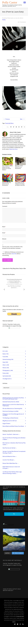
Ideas (6, 365)
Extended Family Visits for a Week (11, 402)
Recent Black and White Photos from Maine (13, 426)
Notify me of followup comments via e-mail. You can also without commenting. (13, 253)
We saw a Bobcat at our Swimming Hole (12, 408)
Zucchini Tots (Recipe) (9, 460)
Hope (5, 362)
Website (4, 239)
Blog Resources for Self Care (10, 420)
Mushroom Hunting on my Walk (10, 411)
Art (5, 351)
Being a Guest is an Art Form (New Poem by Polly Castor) (13, 405)
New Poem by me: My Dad (10, 448)
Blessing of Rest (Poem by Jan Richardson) (19, 167)
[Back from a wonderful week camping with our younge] (14, 540)
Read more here (13, 149)
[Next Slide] (24, 289)
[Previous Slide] (4, 289)
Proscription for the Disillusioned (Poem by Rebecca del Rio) (20, 184)
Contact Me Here (20, 616)
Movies (6, 367)
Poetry (4, 19)
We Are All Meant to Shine (10, 456)
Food (5, 356)
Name (3, 226)
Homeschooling (8, 359)
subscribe (13, 253)
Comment (4, 206)
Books (6, 354)
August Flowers (6, 423)
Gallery (14, 622)
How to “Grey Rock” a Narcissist (11, 434)
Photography (8, 370)
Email (3, 233)
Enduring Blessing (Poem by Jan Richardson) (6, 184)
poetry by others (9, 123)
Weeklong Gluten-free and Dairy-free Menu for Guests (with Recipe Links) (13, 398)
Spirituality (7, 376)
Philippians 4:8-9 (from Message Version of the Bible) (13, 414)
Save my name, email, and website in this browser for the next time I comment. (12, 247)
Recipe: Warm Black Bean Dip (11, 463)
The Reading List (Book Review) (10, 418)
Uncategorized (7, 378)
